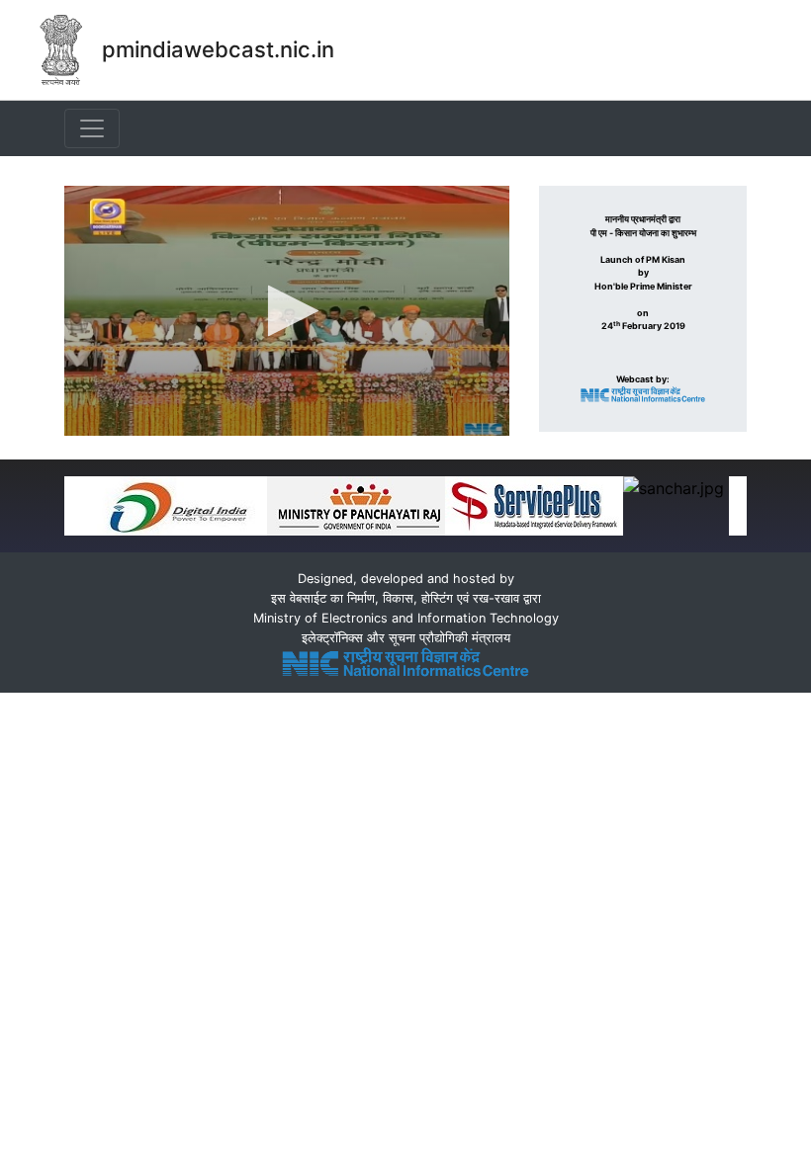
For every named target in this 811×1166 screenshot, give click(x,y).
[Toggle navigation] (92, 128)
